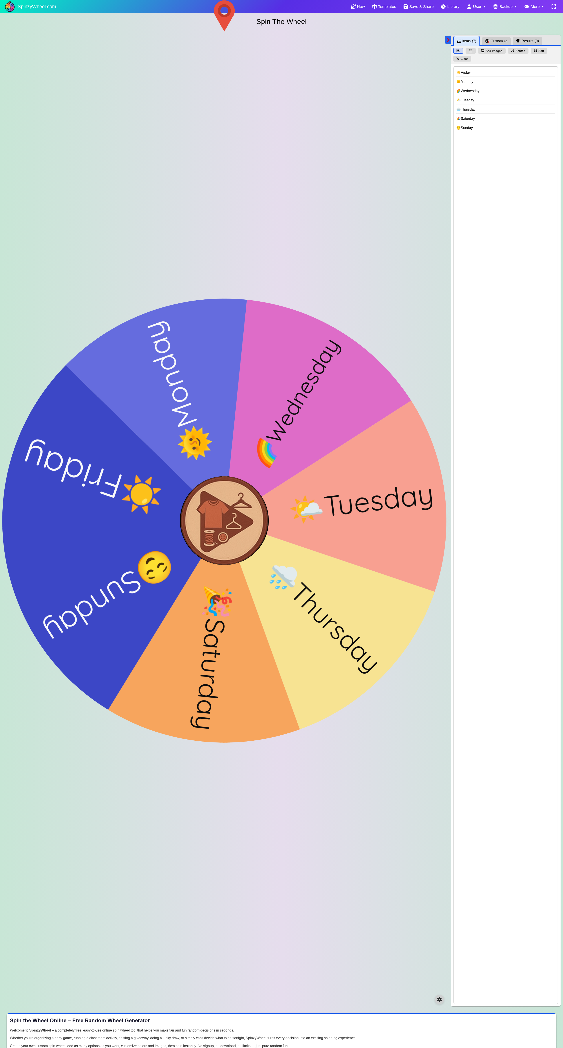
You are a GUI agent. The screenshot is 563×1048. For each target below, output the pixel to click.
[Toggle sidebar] (448, 40)
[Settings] (439, 999)
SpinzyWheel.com (37, 6)
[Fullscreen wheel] (554, 6)
